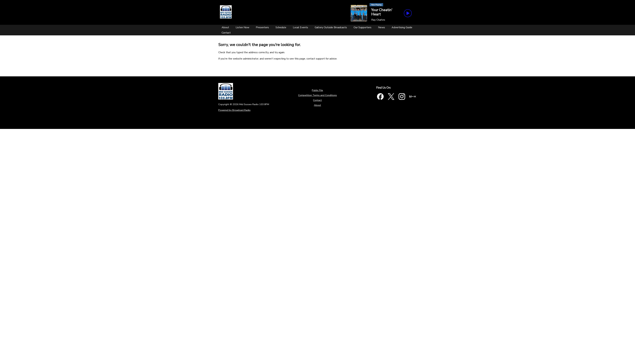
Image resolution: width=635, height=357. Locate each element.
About (317, 105)
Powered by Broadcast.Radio (234, 110)
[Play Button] (408, 13)
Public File (317, 90)
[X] (391, 96)
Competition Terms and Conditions (317, 95)
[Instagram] (402, 96)
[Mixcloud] (412, 96)
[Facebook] (380, 96)
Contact (317, 100)
